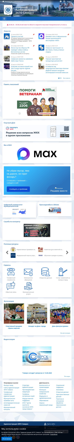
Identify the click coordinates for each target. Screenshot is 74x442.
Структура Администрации (27, 386)
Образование (43, 400)
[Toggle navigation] (4, 18)
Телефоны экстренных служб (28, 395)
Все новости (66, 78)
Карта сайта (51, 424)
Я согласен (7, 439)
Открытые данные (62, 392)
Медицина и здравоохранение (45, 397)
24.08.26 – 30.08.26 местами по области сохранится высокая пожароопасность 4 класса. (37, 25)
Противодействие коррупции (28, 391)
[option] (37, 25)
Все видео (67, 376)
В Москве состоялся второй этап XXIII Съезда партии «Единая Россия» (22, 68)
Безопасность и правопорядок (44, 386)
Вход (68, 1)
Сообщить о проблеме (18, 189)
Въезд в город (8, 385)
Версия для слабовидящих (14, 1)
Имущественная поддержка (27, 399)
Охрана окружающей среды (46, 404)
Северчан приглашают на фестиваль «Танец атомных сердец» (55, 50)
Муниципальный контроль (9, 408)
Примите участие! (17, 36)
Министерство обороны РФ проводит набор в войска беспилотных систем (20, 50)
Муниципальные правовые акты (9, 399)
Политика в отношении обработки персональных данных (61, 403)
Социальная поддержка (60, 386)
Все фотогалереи (65, 333)
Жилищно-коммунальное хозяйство (44, 392)
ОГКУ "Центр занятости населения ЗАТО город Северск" (27, 406)
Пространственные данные (62, 395)
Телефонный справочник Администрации (9, 394)
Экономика (59, 390)
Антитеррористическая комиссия (11, 404)
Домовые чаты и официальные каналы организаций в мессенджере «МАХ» (56, 38)
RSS (61, 78)
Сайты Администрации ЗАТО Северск (11, 389)
